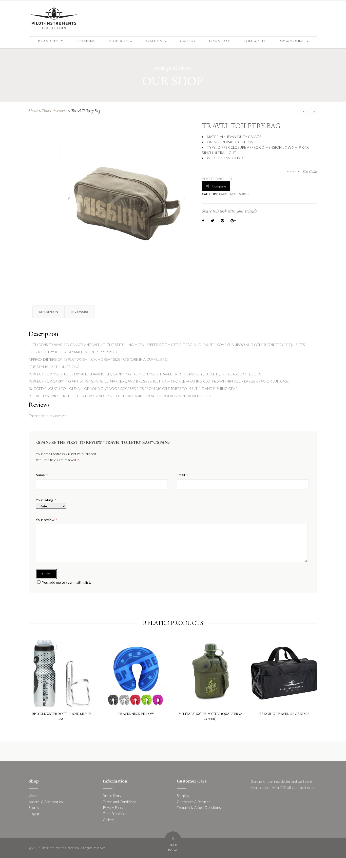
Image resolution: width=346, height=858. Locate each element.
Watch (34, 795)
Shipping (183, 795)
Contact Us (255, 41)
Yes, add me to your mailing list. (66, 582)
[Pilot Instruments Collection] (54, 16)
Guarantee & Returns (193, 801)
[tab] (48, 312)
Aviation (153, 41)
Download (219, 41)
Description (48, 312)
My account (292, 41)
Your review (46, 520)
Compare (219, 186)
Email (182, 475)
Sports (34, 807)
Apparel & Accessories (46, 801)
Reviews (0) (79, 312)
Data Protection (115, 813)
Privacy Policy (113, 807)
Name (42, 475)
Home (33, 110)
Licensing (85, 41)
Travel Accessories (54, 110)
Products (118, 41)
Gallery (188, 41)
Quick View (62, 653)
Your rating (46, 500)
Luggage (35, 813)
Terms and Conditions (120, 801)
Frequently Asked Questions (199, 807)
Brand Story (50, 41)
